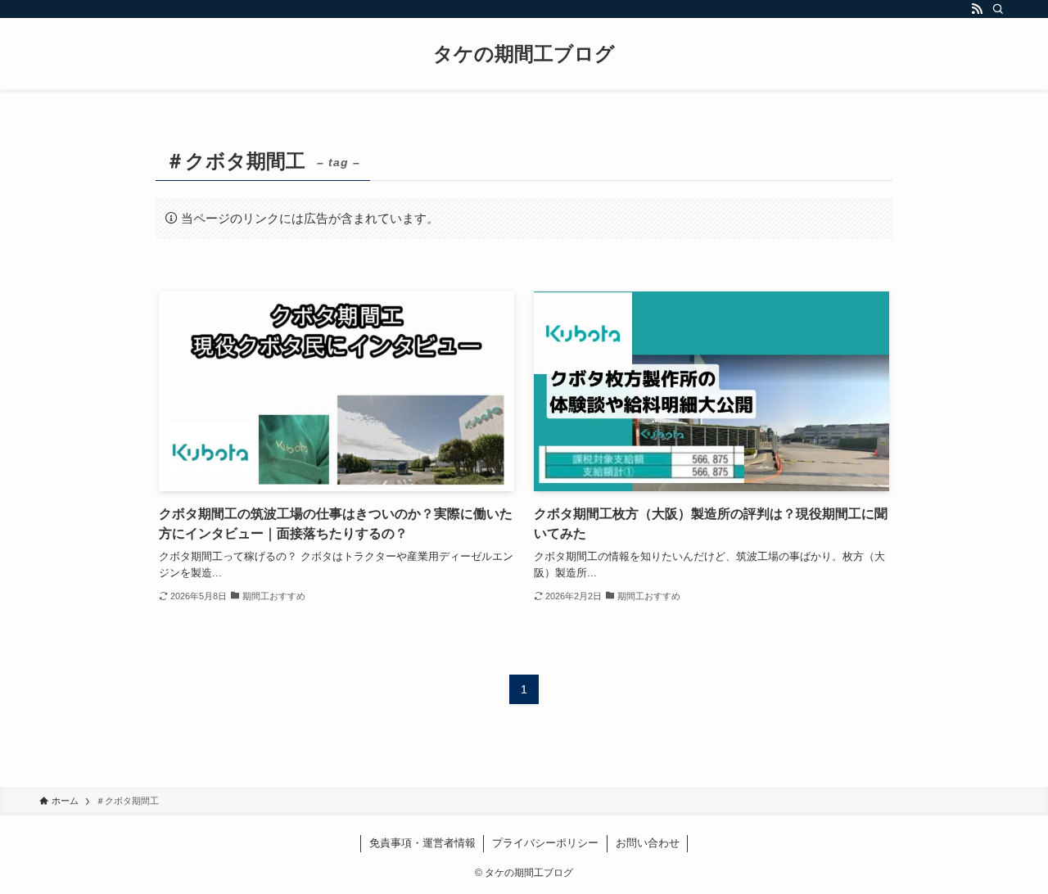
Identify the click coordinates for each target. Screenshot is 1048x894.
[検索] (998, 9)
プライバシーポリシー (545, 843)
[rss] (976, 9)
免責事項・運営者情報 (422, 843)
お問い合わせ (648, 843)
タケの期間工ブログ (524, 54)
